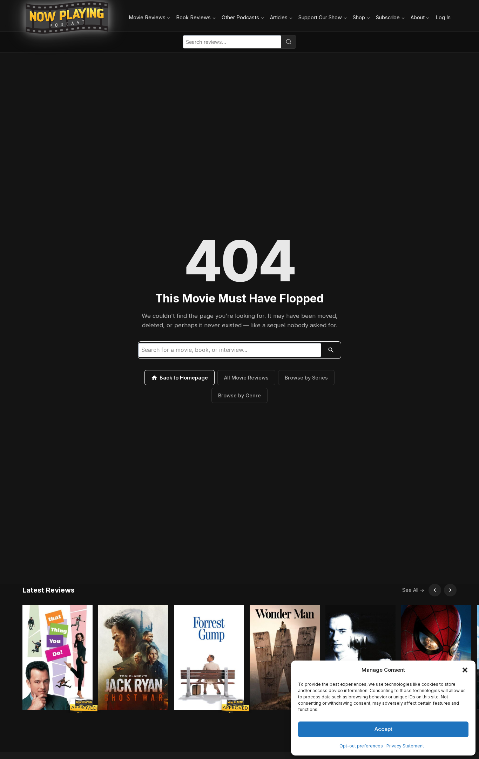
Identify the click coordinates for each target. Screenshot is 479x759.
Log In (443, 17)
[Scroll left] (435, 590)
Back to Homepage (184, 378)
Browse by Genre (239, 395)
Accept (383, 729)
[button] (464, 669)
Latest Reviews (48, 590)
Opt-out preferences (361, 745)
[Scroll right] (450, 590)
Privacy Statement (405, 745)
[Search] (288, 42)
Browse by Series (306, 378)
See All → (413, 590)
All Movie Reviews (246, 378)
